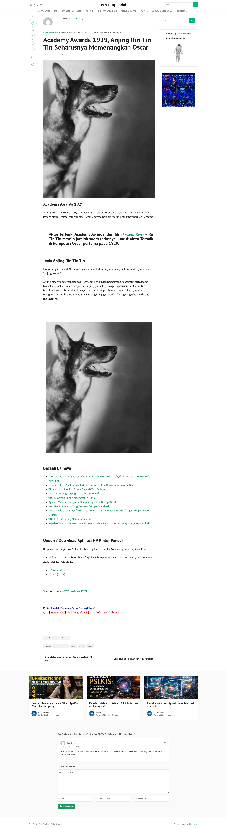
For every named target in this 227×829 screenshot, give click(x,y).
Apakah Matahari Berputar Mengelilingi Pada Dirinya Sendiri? (84, 502)
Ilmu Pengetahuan (52, 638)
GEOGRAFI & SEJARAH (71, 11)
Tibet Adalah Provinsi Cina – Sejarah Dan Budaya (76, 489)
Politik (90, 11)
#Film (56, 646)
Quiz (45, 612)
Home (45, 32)
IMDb (84, 591)
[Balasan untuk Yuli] (164, 742)
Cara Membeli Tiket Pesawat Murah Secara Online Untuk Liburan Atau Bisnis (92, 485)
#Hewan (65, 646)
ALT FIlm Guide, (71, 591)
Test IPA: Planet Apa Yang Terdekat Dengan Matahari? (79, 506)
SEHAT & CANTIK (128, 11)
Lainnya (53, 32)
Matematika (58, 612)
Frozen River (133, 234)
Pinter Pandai (72, 18)
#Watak (90, 646)
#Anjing (48, 646)
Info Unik (101, 612)
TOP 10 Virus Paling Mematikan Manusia (71, 519)
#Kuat (73, 646)
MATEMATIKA (44, 11)
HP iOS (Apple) (56, 574)
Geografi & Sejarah (83, 612)
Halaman (180, 11)
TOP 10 (144, 11)
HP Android (55, 570)
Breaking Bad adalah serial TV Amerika (133, 658)
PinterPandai (43, 712)
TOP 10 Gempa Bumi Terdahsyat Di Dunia (72, 497)
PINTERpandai (113, 4)
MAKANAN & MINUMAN (162, 11)
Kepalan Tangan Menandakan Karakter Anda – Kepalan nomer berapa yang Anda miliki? (99, 523)
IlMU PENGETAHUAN (107, 11)
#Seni (81, 646)
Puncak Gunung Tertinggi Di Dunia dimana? (73, 493)
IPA (55, 11)
